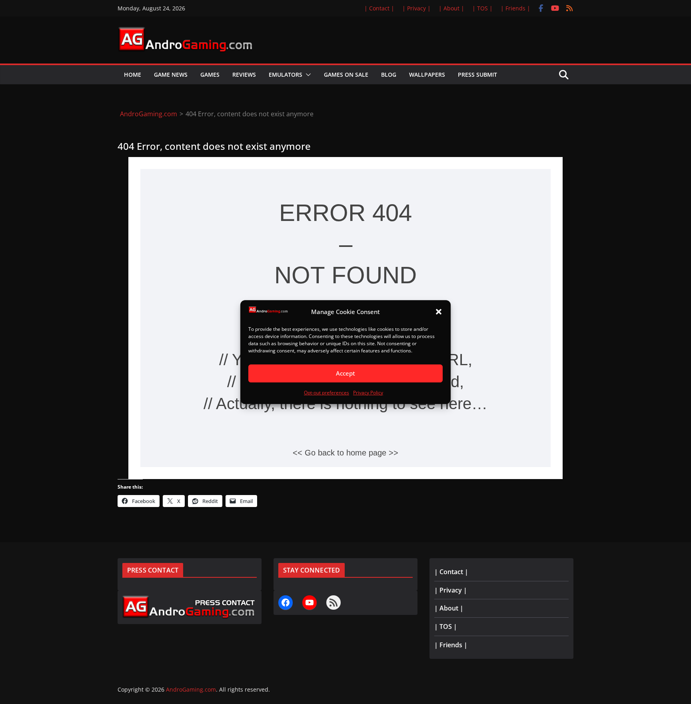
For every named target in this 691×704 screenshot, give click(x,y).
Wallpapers (427, 74)
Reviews (244, 74)
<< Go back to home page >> (345, 452)
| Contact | (379, 8)
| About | (451, 8)
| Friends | (515, 8)
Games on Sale (346, 74)
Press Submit (477, 74)
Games (210, 74)
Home (132, 74)
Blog (388, 74)
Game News (171, 74)
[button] (439, 312)
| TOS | (482, 8)
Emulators (285, 74)
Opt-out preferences (326, 392)
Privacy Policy (368, 392)
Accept (345, 374)
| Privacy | (416, 8)
